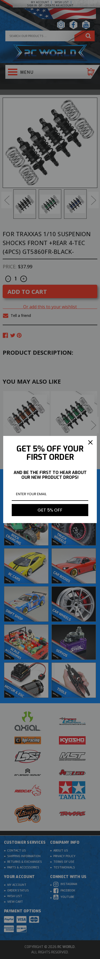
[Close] (90, 442)
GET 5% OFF (50, 510)
